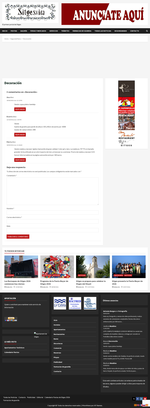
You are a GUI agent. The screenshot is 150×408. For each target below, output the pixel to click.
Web (8, 226)
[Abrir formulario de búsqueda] (147, 31)
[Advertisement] (75, 59)
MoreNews (86, 405)
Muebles (113, 326)
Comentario (12, 175)
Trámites (65, 31)
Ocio (55, 320)
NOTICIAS (10, 275)
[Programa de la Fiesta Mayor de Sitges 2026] (57, 267)
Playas (56, 357)
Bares (56, 339)
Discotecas (58, 343)
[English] (138, 405)
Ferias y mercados (38, 31)
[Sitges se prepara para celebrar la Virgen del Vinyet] (93, 267)
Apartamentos (59, 329)
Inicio (4, 31)
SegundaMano (120, 31)
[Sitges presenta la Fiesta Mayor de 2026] (129, 267)
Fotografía (122, 311)
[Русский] (144, 405)
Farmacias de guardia (82, 31)
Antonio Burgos (109, 311)
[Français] (141, 405)
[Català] (135, 405)
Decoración (113, 341)
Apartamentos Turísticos (14, 348)
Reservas (57, 353)
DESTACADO (47, 275)
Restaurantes (59, 334)
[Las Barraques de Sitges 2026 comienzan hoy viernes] (21, 267)
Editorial (40, 397)
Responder (20, 109)
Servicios (53, 31)
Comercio (57, 348)
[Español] (146, 405)
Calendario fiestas (11, 352)
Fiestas (14, 31)
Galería (23, 31)
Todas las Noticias (103, 31)
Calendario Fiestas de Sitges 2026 (57, 397)
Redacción (9, 287)
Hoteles (57, 325)
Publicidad (58, 362)
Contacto (134, 31)
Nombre (10, 208)
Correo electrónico (14, 217)
